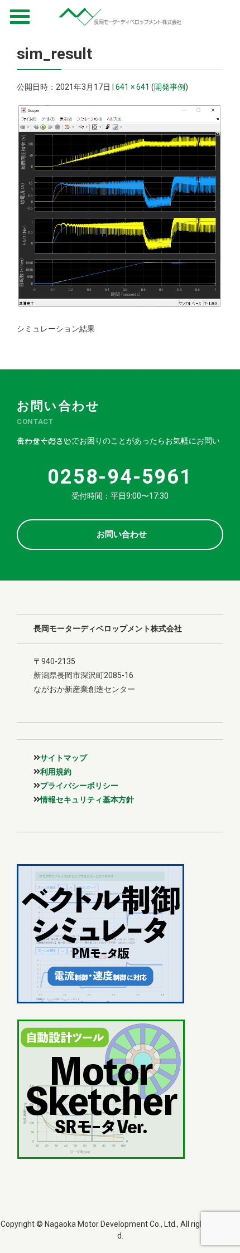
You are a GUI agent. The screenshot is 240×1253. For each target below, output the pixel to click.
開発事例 (169, 86)
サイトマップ (63, 758)
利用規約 (55, 772)
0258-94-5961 (120, 477)
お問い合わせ (122, 534)
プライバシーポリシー (79, 785)
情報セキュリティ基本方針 (87, 799)
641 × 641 (133, 86)
